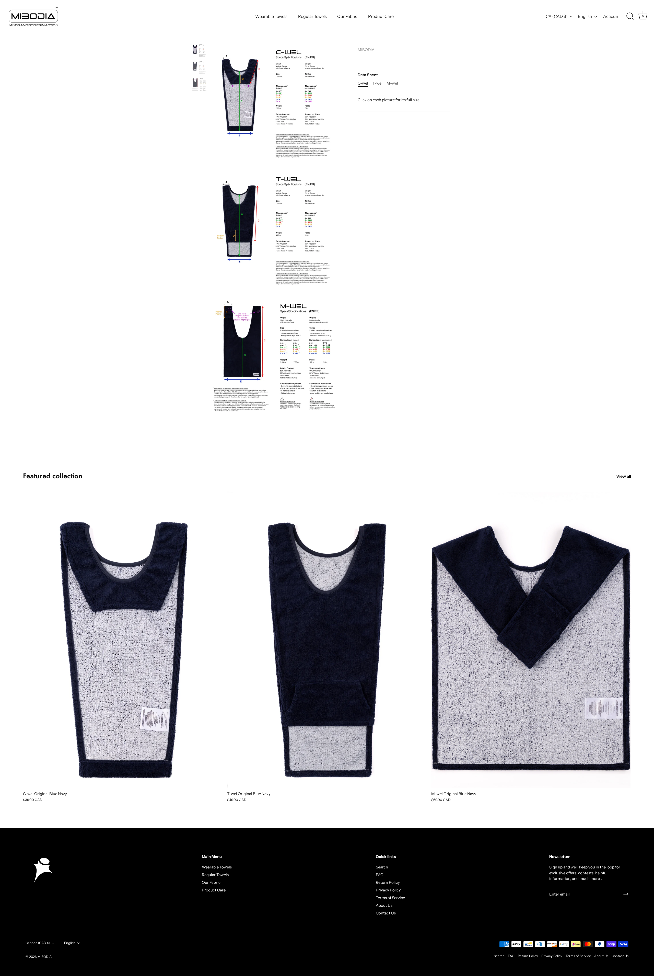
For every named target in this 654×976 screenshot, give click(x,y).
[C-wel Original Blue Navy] (122, 639)
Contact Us (386, 913)
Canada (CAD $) (38, 943)
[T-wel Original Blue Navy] (326, 639)
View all (623, 476)
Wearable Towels (271, 16)
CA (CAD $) (557, 16)
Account (611, 16)
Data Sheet (368, 75)
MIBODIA (366, 49)
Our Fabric (347, 16)
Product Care (381, 16)
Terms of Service (390, 897)
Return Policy (388, 882)
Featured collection (52, 476)
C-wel (363, 83)
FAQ (379, 874)
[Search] (630, 16)
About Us (384, 905)
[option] (199, 51)
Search (382, 867)
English (585, 16)
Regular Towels (312, 16)
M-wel (392, 83)
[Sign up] (625, 894)
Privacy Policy (388, 890)
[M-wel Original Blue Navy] (530, 639)
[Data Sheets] (199, 50)
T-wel (377, 83)
